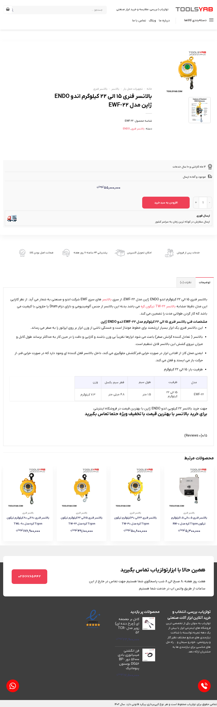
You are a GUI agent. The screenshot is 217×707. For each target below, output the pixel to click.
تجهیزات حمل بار (133, 89)
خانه (149, 89)
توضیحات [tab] (204, 282)
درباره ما (164, 21)
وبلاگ (152, 21)
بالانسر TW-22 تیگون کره (158, 306)
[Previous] (213, 505)
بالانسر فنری (100, 89)
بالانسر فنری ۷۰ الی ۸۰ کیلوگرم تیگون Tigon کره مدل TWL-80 (28, 521)
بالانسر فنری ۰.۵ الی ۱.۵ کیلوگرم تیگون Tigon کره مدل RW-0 (189, 521)
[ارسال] (18, 9)
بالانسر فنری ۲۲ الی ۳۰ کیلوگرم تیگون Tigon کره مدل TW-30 (135, 521)
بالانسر (115, 89)
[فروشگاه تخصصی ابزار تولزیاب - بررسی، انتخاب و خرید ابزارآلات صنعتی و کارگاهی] (194, 9)
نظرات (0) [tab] (185, 282)
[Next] (3, 505)
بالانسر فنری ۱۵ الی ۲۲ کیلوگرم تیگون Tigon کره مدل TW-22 (82, 521)
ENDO (126, 128)
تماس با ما (139, 21)
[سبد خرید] (8, 9)
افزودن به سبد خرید (166, 203)
